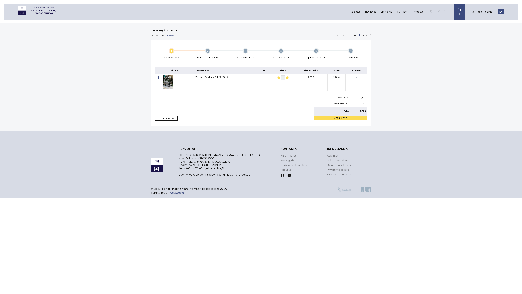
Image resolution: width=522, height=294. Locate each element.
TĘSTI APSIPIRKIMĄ (166, 118)
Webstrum (176, 192)
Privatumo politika (338, 169)
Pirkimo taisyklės (337, 160)
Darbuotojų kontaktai (294, 165)
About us (286, 169)
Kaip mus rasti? (290, 155)
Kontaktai (418, 11)
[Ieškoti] (473, 11)
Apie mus (355, 11)
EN (501, 11)
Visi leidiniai (386, 11)
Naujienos (370, 11)
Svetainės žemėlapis (339, 174)
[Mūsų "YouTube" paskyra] (289, 175)
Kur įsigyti (402, 11)
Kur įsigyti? (287, 160)
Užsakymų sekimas (339, 165)
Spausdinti (366, 35)
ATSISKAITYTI (340, 118)
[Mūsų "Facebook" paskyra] (282, 175)
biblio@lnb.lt (221, 168)
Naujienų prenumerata (346, 35)
